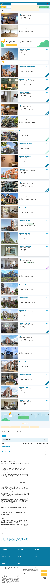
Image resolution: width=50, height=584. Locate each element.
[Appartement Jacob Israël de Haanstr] (9, 238)
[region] (25, 575)
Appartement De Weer (24, 14)
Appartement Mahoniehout (25, 26)
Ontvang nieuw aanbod (11, 44)
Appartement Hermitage (24, 297)
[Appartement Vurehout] (9, 109)
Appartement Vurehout (24, 105)
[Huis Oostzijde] (9, 199)
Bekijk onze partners (26, 573)
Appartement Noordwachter (25, 182)
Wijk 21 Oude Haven (6, 454)
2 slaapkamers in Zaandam (19, 538)
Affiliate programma (4, 563)
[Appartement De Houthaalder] (9, 289)
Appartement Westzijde (24, 117)
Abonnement (3, 551)
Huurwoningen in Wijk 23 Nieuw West (17, 541)
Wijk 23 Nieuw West (6, 451)
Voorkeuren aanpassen (44, 578)
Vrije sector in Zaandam (9, 538)
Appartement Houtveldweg (25, 49)
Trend (9, 436)
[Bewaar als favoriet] (47, 14)
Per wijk (4, 436)
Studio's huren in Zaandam (6, 535)
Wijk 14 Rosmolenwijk (6, 446)
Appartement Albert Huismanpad (26, 156)
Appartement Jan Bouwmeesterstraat (27, 66)
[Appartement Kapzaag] (9, 96)
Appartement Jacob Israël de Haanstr (27, 233)
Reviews (19, 554)
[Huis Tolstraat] (9, 173)
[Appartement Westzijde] (9, 122)
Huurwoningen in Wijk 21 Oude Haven (16, 540)
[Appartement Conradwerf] (9, 225)
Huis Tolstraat (22, 169)
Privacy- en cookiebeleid (4, 554)
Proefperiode (20, 563)
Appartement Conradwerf (24, 220)
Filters (4, 7)
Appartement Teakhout (24, 259)
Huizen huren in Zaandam (22, 534)
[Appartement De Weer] (9, 18)
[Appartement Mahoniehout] (9, 31)
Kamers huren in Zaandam (16, 535)
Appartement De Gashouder (25, 348)
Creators (2, 561)
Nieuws (19, 558)
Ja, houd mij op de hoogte (24, 417)
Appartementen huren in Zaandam (11, 534)
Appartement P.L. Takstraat (25, 79)
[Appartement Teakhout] (9, 263)
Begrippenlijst (20, 556)
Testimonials (37, 554)
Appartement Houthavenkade (25, 130)
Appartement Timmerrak (24, 271)
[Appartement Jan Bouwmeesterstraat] (9, 71)
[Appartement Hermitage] (9, 302)
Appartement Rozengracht (24, 207)
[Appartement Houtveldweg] (9, 54)
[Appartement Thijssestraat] (9, 327)
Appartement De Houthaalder (25, 284)
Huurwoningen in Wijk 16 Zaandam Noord (8, 542)
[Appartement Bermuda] (9, 315)
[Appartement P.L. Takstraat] (9, 84)
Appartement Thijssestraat (24, 323)
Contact (2, 565)
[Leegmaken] (33, 4)
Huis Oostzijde (22, 194)
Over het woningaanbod (22, 551)
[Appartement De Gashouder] (9, 353)
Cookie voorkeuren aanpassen (5, 556)
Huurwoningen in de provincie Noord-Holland (13, 539)
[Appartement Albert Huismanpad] (9, 161)
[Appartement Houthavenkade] (9, 135)
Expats (19, 561)
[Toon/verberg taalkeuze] (48, 4)
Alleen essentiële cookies (44, 574)
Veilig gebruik (3, 558)
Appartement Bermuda (24, 310)
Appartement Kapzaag (24, 92)
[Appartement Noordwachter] (9, 186)
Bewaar (44, 7)
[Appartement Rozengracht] (9, 212)
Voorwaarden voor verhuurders (40, 551)
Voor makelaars (37, 556)
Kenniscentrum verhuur (38, 558)
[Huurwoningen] (4, 4)
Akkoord (44, 571)
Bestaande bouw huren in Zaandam (11, 537)
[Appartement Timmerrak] (9, 276)
